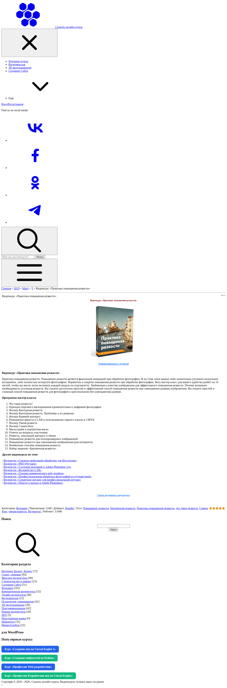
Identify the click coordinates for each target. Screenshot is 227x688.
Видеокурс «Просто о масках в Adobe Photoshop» (33, 482)
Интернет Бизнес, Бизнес (17, 571)
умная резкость (18, 511)
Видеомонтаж (10, 598)
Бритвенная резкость (122, 508)
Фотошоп (21, 508)
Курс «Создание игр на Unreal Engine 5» (30, 649)
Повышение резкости (96, 508)
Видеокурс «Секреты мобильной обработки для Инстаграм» (40, 460)
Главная (6, 288)
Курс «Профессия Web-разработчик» (28, 666)
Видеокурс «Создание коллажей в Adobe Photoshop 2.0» (37, 466)
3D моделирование (13, 604)
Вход (4, 104)
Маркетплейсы (11, 625)
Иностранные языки (14, 618)
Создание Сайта (11, 584)
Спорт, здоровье (11, 574)
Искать (40, 257)
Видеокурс (34, 511)
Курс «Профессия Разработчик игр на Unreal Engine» (39, 675)
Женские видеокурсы (14, 577)
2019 (17, 288)
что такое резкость (187, 508)
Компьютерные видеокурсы (18, 591)
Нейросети (8, 621)
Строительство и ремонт (16, 581)
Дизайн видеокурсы (14, 594)
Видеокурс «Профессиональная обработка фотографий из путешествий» (48, 476)
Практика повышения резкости (156, 508)
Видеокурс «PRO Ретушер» (20, 463)
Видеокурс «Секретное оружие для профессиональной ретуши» (42, 479)
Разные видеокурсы (14, 611)
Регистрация (15, 104)
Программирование (14, 608)
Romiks (69, 508)
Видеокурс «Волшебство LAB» (23, 470)
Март (25, 288)
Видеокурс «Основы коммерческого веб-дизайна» (34, 473)
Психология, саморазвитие (18, 601)
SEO (4, 615)
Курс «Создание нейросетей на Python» (29, 657)
